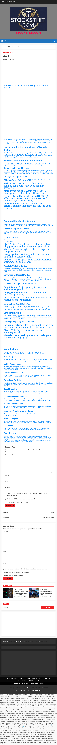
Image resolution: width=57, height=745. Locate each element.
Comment (9, 455)
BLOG (11, 678)
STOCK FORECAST (8, 52)
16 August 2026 (19, 597)
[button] (5, 41)
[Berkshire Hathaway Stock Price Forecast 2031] (34, 593)
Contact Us (26, 688)
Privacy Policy (36, 688)
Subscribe (54, 41)
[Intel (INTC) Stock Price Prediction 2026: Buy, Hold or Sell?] (8, 593)
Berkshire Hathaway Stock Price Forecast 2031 (46, 593)
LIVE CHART (37, 680)
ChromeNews (33, 684)
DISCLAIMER (29, 680)
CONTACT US (46, 678)
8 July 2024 (11, 59)
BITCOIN (16, 678)
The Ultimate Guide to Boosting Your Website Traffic (26, 86)
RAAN (5, 59)
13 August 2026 (45, 597)
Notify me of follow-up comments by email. (21, 499)
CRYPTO (22, 678)
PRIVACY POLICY (20, 680)
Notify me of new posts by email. (17, 502)
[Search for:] (22, 607)
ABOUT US (39, 678)
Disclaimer (45, 688)
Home (10, 688)
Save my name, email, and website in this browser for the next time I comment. (27, 494)
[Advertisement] (14, 73)
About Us (17, 688)
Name (7, 475)
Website (7, 487)
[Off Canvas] (2, 41)
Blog (7, 678)
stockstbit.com (28, 33)
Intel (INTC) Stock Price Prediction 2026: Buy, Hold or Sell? (21, 593)
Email (7, 481)
